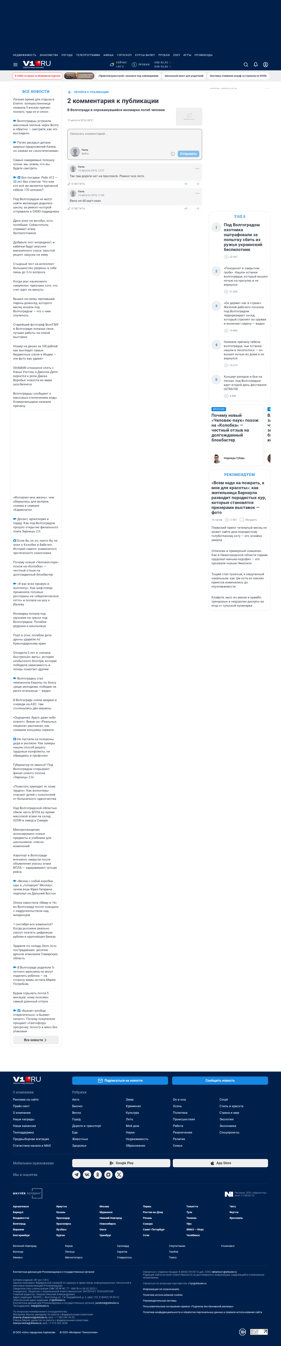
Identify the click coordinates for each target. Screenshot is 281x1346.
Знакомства (49, 55)
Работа (178, 1126)
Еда (75, 1132)
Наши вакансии (24, 1126)
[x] (119, 1175)
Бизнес (77, 1106)
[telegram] (76, 1175)
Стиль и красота (231, 1106)
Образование (135, 1145)
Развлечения (182, 1132)
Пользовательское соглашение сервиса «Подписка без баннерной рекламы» (188, 1306)
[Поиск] (246, 64)
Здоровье (79, 1145)
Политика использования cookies (162, 1295)
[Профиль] (266, 64)
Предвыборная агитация (31, 1139)
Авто (75, 1099)
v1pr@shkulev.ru (197, 1283)
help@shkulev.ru (40, 1305)
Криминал (133, 1106)
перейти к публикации (91, 92)
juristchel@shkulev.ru (107, 1303)
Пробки (164, 55)
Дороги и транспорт (86, 1126)
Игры (187, 55)
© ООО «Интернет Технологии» (79, 1332)
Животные (80, 1139)
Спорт (223, 1099)
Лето (129, 1119)
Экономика (227, 1126)
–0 (197, 183)
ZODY (176, 55)
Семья (177, 1145)
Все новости (36, 91)
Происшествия (184, 1119)
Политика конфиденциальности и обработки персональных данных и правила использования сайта (202, 1312)
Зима (130, 1099)
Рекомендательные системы (159, 1300)
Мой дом (132, 1126)
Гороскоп (124, 55)
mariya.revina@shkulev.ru (27, 1323)
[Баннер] (79, 75)
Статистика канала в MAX (32, 1145)
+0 (185, 183)
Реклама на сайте (26, 1099)
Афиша (108, 55)
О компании (22, 1113)
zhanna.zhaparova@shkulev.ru (30, 1317)
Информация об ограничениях (161, 1289)
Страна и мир (229, 1113)
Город (76, 1119)
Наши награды (23, 1119)
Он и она (179, 1099)
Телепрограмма (88, 55)
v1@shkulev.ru (57, 1300)
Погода (67, 55)
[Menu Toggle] (15, 64)
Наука (130, 1132)
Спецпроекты (229, 1132)
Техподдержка (23, 1132)
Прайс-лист (21, 1106)
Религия (179, 1139)
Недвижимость (24, 55)
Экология (226, 1119)
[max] (108, 1175)
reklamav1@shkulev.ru (224, 1272)
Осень (177, 1106)
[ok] (98, 1175)
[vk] (87, 1175)
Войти (85, 153)
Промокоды (203, 55)
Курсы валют (145, 55)
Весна (76, 1113)
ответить (78, 183)
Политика (180, 1113)
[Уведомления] (256, 64)
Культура (132, 1113)
